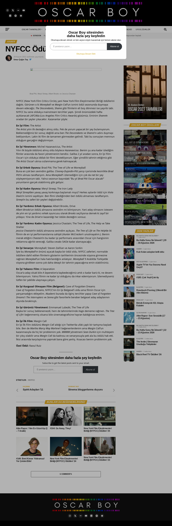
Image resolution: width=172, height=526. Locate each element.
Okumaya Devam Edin (86, 54)
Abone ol (114, 46)
